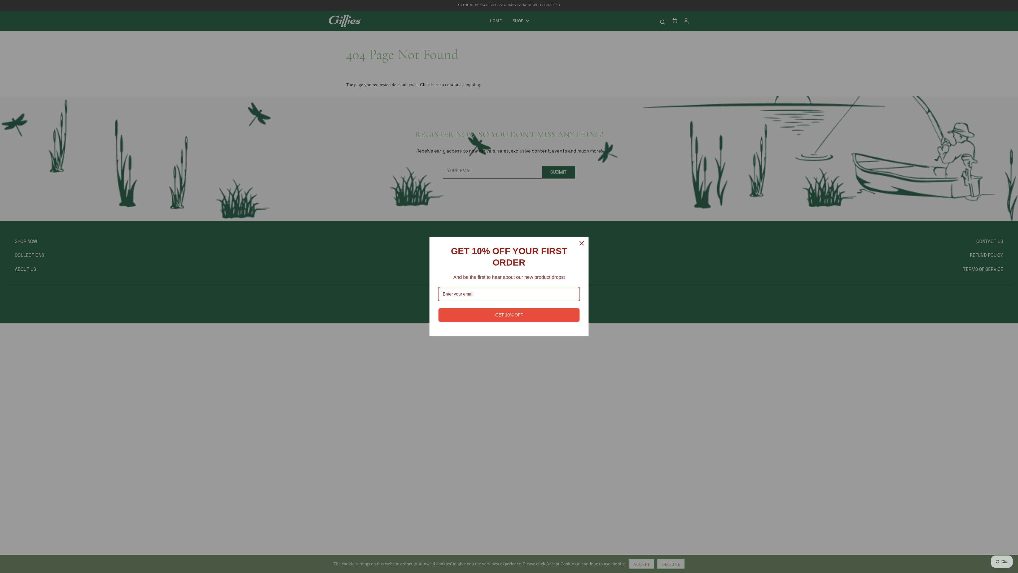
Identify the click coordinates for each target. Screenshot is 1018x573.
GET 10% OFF (509, 315)
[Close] (582, 243)
